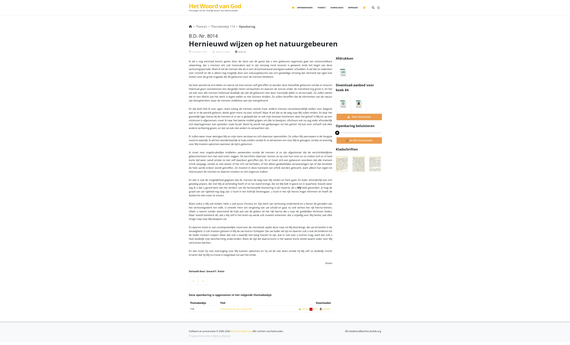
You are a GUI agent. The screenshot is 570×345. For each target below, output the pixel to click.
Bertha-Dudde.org (241, 331)
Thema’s (201, 26)
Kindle (326, 309)
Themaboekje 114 (223, 26)
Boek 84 (242, 51)
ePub (305, 309)
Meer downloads (361, 116)
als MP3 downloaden (361, 140)
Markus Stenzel (221, 336)
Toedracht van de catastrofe (236, 309)
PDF (315, 309)
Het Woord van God (215, 6)
